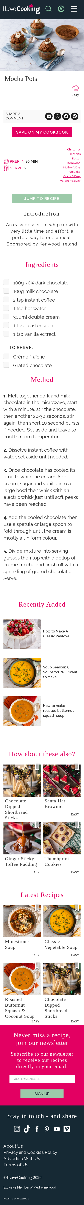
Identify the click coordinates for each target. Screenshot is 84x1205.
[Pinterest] (47, 1130)
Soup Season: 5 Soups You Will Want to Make (60, 672)
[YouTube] (57, 1130)
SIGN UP (42, 1094)
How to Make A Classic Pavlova (56, 633)
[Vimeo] (67, 1130)
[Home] (21, 9)
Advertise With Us (21, 1158)
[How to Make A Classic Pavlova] (22, 634)
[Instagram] (17, 1130)
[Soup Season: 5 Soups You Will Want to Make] (22, 673)
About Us (13, 1146)
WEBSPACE (23, 1199)
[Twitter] (27, 1130)
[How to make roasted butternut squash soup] (22, 711)
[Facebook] (37, 1130)
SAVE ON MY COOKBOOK (42, 132)
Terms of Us (15, 1164)
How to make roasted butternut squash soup (58, 711)
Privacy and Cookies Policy (30, 1152)
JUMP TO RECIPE (41, 198)
